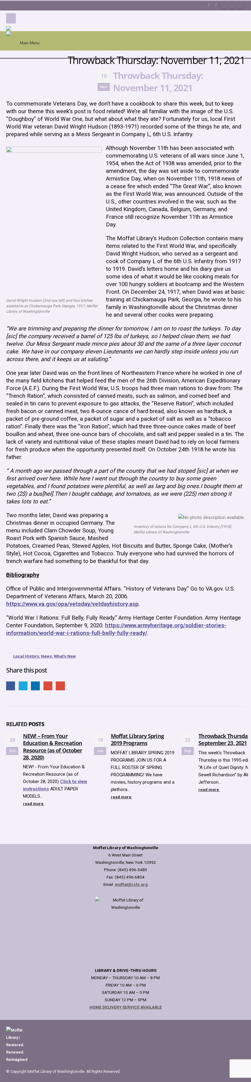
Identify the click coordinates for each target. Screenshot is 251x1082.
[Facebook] (223, 5)
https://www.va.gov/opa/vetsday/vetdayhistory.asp (72, 604)
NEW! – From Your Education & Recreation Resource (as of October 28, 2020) (52, 746)
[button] (11, 18)
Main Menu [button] (29, 43)
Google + (47, 685)
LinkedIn (35, 685)
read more (33, 803)
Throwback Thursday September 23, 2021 (224, 739)
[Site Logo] (36, 28)
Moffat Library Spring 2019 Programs (137, 739)
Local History (26, 656)
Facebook (10, 685)
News (46, 656)
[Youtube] (232, 5)
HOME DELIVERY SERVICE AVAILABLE (125, 1007)
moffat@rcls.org (131, 884)
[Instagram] (241, 5)
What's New (65, 656)
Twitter (23, 685)
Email (60, 685)
